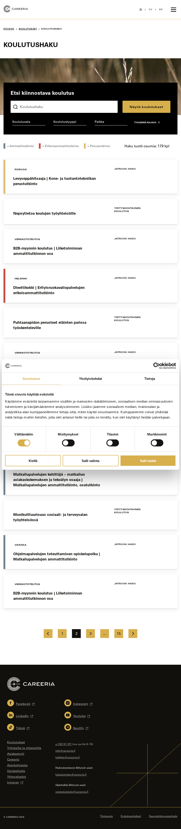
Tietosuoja (106, 816)
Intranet (13, 782)
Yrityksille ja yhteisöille (24, 748)
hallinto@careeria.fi (67, 757)
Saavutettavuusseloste (163, 816)
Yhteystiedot (16, 777)
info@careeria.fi (65, 750)
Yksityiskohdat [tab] (90, 378)
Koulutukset (28, 28)
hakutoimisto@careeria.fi (71, 774)
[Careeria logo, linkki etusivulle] (16, 9)
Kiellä (33, 460)
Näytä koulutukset (146, 107)
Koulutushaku (21, 97)
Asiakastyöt (15, 754)
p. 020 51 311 (63, 744)
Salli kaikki (148, 460)
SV (150, 9)
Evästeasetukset (131, 816)
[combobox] (29, 122)
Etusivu (9, 28)
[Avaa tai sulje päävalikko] (173, 9)
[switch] (68, 443)
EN (160, 9)
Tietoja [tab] (149, 378)
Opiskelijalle (16, 771)
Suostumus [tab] (31, 378)
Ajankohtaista (17, 765)
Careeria (13, 759)
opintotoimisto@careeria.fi (71, 791)
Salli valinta (90, 460)
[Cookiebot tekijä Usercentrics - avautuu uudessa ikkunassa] (156, 366)
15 (119, 633)
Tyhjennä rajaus (145, 122)
